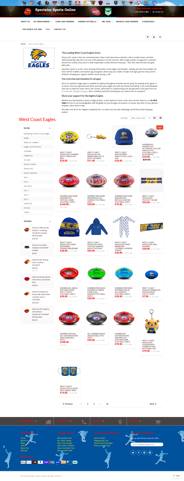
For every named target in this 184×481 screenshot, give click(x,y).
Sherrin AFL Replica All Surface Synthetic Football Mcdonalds (40, 313)
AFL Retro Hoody (64, 440)
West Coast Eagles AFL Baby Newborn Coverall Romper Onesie (123, 246)
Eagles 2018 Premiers (32, 147)
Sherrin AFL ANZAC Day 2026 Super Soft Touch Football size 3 (69, 291)
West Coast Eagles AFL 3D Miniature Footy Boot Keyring (95, 155)
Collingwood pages (80, 91)
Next (152, 404)
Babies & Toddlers (31, 142)
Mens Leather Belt (64, 450)
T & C (47, 29)
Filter (27, 128)
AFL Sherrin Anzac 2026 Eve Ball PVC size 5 (96, 336)
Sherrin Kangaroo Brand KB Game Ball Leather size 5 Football (41, 296)
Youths (26, 212)
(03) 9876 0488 (142, 12)
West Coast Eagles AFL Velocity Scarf (149, 198)
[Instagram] (149, 452)
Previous (69, 404)
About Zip (25, 448)
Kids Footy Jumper (64, 443)
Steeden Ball (148, 21)
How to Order (99, 438)
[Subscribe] (160, 445)
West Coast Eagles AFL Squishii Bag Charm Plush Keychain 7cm (149, 345)
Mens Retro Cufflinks (65, 445)
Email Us (159, 12)
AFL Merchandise (42, 21)
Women (27, 208)
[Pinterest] (144, 452)
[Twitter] (133, 452)
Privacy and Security (102, 445)
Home (23, 44)
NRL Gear (106, 21)
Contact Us (59, 29)
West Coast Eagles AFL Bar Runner (149, 244)
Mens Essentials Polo (66, 448)
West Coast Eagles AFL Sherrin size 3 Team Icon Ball (69, 155)
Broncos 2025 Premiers (127, 21)
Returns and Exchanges (103, 443)
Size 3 (26, 190)
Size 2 (26, 181)
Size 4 (26, 195)
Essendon (66, 91)
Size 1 (26, 177)
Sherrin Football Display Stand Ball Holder (40, 247)
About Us (25, 21)
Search (23, 445)
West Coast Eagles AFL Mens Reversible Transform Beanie (69, 245)
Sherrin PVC (28, 168)
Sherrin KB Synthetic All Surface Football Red (41, 279)
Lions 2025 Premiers (64, 21)
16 (107, 404)
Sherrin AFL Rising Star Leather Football (40, 262)
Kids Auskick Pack (64, 438)
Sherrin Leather (30, 164)
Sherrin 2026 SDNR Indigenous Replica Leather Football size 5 (123, 199)
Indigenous (28, 155)
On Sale (27, 160)
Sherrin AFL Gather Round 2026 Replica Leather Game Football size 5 (122, 338)
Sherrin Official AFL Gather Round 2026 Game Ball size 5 (69, 337)
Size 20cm (28, 186)
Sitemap (24, 450)
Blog (22, 443)
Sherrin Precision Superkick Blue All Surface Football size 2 (123, 291)
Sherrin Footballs (87, 21)
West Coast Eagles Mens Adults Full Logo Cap (123, 155)
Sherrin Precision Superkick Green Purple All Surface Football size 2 (96, 292)
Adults (26, 138)
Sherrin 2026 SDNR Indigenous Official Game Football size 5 (68, 199)
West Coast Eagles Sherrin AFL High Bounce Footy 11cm (151, 291)
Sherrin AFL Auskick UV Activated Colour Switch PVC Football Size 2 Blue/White (151, 149)
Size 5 (26, 199)
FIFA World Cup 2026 (32, 29)
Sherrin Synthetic (30, 173)
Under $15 (28, 203)
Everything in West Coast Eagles (37, 133)
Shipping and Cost (101, 440)
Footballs (27, 151)
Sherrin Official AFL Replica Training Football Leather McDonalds (40, 232)
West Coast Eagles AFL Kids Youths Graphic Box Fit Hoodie (95, 245)
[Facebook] (138, 452)
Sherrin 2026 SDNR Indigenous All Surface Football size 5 (96, 199)
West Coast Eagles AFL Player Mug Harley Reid (68, 388)
